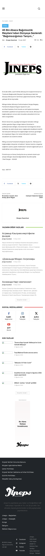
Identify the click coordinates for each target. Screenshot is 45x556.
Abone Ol (9, 323)
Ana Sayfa (5, 21)
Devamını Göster (22, 300)
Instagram (22, 543)
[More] (30, 47)
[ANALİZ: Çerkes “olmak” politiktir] (7, 385)
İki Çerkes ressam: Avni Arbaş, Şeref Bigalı (10, 196)
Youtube (22, 550)
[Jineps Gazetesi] (3, 40)
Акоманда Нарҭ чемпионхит (17, 282)
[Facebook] (16, 539)
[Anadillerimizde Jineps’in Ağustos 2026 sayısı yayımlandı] (7, 375)
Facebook (22, 539)
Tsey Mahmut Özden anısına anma (26, 352)
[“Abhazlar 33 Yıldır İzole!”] (7, 365)
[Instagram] (16, 543)
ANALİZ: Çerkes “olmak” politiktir (25, 383)
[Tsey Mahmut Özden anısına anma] (7, 355)
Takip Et (22, 312)
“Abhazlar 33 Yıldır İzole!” (23, 363)
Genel (11, 21)
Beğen (9, 312)
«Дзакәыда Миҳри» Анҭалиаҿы (18, 259)
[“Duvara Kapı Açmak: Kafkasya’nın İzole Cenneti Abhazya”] (7, 345)
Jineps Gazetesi (11, 40)
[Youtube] (16, 550)
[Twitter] (16, 547)
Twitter (21, 547)
